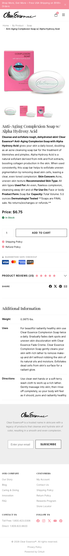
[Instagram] (43, 520)
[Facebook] (38, 520)
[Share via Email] (65, 286)
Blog (4, 484)
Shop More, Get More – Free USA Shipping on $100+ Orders (31, 5)
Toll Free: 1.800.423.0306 (16, 520)
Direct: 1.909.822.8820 (14, 526)
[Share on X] (55, 286)
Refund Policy (13, 246)
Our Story (7, 479)
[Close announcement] (64, 4)
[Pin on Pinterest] (60, 286)
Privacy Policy (34, 547)
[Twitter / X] (49, 520)
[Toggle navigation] (62, 15)
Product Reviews (18, 275)
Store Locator (44, 506)
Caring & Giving (10, 490)
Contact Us (43, 484)
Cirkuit (41, 551)
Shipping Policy (14, 241)
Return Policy (44, 495)
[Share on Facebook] (50, 286)
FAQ (4, 500)
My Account (43, 479)
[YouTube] (55, 520)
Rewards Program (46, 500)
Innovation (7, 495)
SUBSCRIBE (48, 444)
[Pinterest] (60, 520)
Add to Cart (41, 232)
